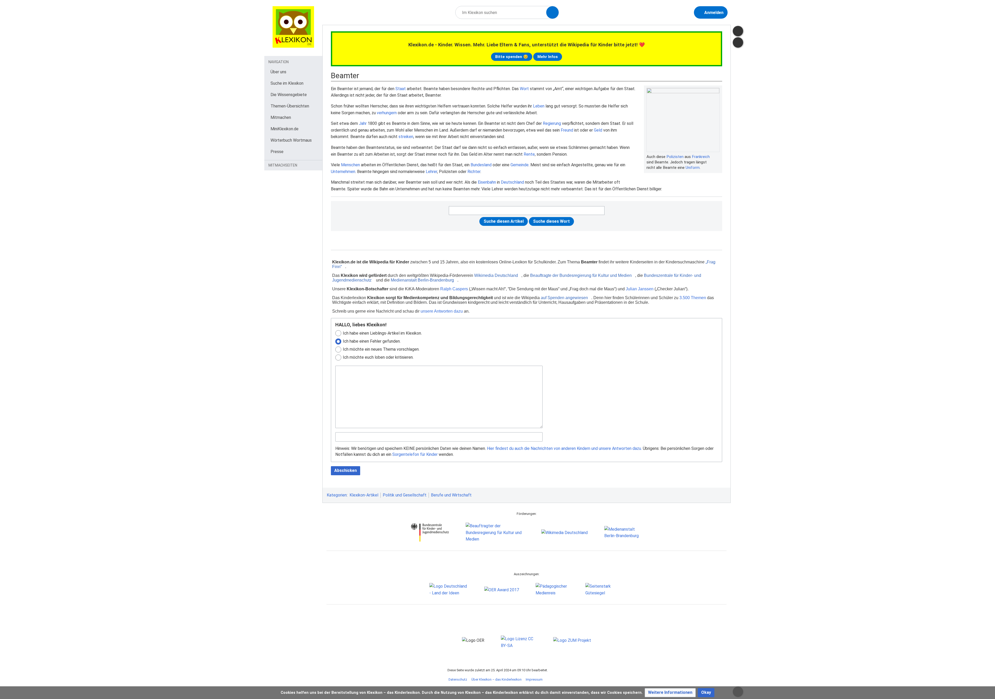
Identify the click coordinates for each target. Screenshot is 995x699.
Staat (400, 88)
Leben (538, 106)
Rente (529, 154)
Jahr (363, 123)
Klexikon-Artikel (364, 495)
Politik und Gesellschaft (405, 495)
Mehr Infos (547, 56)
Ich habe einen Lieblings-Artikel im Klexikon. (382, 333)
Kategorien (337, 495)
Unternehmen (343, 171)
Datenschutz (458, 679)
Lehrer (431, 171)
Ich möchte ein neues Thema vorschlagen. (381, 349)
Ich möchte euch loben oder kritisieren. (378, 357)
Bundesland (481, 164)
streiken (406, 136)
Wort (524, 88)
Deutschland (512, 182)
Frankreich (701, 156)
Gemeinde (519, 164)
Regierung (552, 123)
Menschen (350, 164)
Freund (567, 130)
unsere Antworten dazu (442, 311)
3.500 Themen (692, 298)
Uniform (693, 167)
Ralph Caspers (454, 289)
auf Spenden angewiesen (564, 298)
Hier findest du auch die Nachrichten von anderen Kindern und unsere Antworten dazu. (564, 448)
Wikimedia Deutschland (496, 275)
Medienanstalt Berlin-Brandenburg (422, 280)
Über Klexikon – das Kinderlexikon (496, 679)
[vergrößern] (717, 156)
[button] (670, 692)
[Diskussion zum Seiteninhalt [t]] (738, 31)
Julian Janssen (639, 289)
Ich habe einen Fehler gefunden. (372, 341)
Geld (598, 130)
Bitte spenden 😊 (511, 56)
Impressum (534, 679)
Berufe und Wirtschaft (451, 495)
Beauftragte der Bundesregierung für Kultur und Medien (581, 275)
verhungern (387, 112)
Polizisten (675, 156)
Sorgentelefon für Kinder (415, 454)
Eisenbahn (487, 182)
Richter (473, 171)
